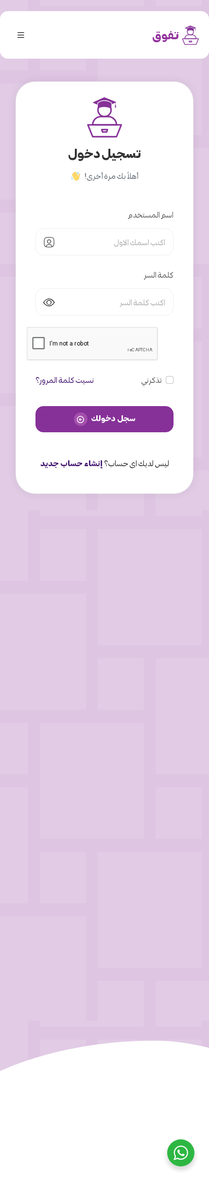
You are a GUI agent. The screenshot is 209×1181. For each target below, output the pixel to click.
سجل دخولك (112, 418)
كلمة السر (159, 274)
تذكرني (151, 379)
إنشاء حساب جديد (71, 463)
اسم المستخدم (151, 214)
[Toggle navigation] (21, 35)
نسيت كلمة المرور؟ (64, 379)
